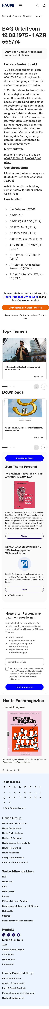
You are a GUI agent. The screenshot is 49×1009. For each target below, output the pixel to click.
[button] (25, 307)
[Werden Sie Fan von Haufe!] (18, 935)
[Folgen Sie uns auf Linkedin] (3, 935)
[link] (6, 16)
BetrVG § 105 (26, 154)
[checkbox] (7, 668)
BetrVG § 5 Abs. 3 (22, 156)
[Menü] (20, 5)
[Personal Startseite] (9, 5)
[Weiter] (44, 387)
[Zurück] (36, 386)
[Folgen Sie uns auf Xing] (8, 935)
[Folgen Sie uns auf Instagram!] (13, 935)
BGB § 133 (10, 154)
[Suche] (37, 5)
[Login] (44, 5)
